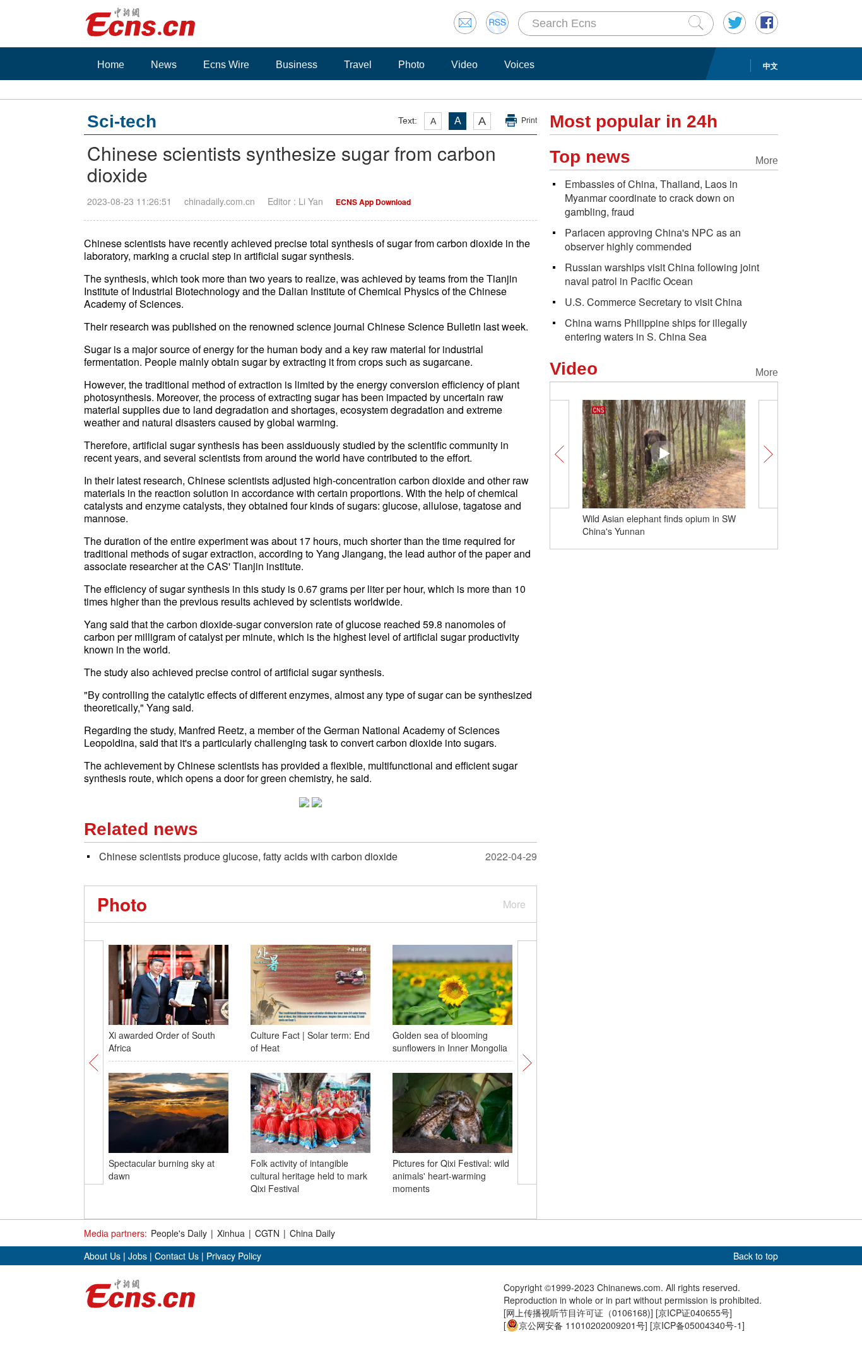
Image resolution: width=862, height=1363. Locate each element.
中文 (770, 65)
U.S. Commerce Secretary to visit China (653, 302)
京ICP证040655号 (693, 1312)
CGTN (267, 1233)
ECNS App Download (373, 202)
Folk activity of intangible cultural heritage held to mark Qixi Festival (309, 1176)
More (514, 904)
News (164, 64)
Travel (358, 64)
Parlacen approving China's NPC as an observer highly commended (653, 239)
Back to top (755, 1255)
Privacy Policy (233, 1255)
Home (110, 64)
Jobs (137, 1255)
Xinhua (231, 1233)
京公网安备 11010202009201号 (582, 1325)
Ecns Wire (226, 64)
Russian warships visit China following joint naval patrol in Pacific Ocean (662, 274)
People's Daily (179, 1233)
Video (464, 64)
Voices (519, 64)
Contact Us (177, 1255)
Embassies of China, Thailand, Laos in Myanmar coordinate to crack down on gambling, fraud (651, 198)
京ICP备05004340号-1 (697, 1325)
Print (529, 120)
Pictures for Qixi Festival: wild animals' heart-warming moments (451, 1176)
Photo (411, 64)
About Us (102, 1255)
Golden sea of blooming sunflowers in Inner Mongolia (450, 1041)
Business (296, 64)
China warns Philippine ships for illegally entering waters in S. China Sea (656, 329)
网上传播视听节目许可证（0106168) (578, 1312)
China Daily (312, 1233)
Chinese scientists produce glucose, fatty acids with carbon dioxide (248, 856)
